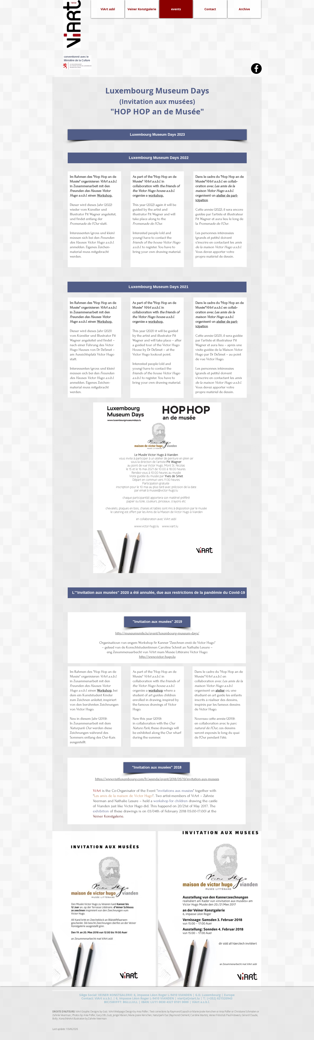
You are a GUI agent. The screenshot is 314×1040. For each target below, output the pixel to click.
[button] (244, 9)
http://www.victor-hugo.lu (157, 657)
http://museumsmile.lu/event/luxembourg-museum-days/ (157, 633)
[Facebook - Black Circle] (256, 68)
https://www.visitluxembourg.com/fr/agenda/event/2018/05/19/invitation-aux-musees (157, 779)
